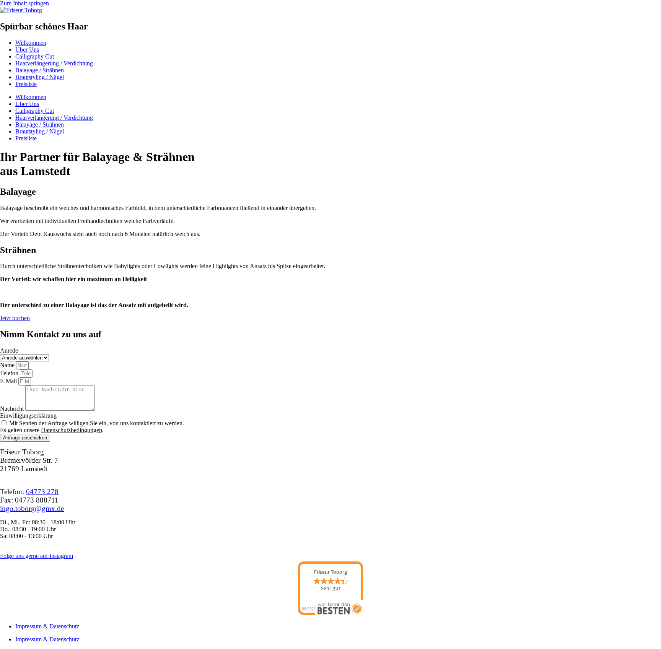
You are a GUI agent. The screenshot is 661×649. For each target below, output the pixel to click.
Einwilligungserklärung (28, 415)
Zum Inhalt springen (24, 3)
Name (8, 365)
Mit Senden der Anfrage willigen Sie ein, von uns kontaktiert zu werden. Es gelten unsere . (92, 426)
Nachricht (12, 408)
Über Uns (27, 49)
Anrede (9, 350)
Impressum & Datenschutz (47, 626)
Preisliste (26, 84)
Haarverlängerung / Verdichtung (54, 63)
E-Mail (9, 381)
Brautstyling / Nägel (39, 77)
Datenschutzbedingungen (71, 430)
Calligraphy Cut (34, 56)
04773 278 (42, 492)
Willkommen (30, 42)
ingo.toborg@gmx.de (32, 508)
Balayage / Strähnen (39, 70)
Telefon (10, 373)
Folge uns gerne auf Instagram (36, 556)
